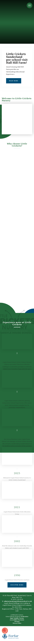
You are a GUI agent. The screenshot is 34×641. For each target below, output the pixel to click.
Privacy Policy (17, 623)
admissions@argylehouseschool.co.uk (18, 601)
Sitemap (17, 621)
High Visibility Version (17, 618)
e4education (24, 616)
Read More (13, 81)
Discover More (17, 585)
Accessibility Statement (17, 620)
